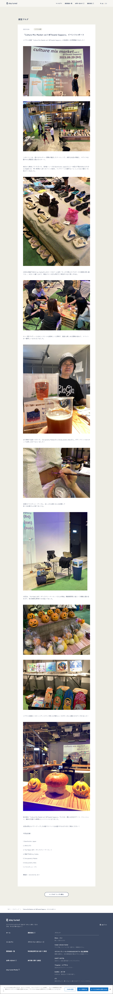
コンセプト (59, 3)
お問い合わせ (79, 3)
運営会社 (89, 3)
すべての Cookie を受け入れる (99, 989)
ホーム (8, 933)
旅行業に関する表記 (34, 960)
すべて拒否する (83, 989)
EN (106, 3)
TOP (9, 909)
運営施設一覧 (68, 3)
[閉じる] (110, 989)
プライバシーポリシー (35, 942)
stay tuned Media (12, 970)
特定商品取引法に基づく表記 (37, 951)
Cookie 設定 (70, 989)
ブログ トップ (15, 909)
